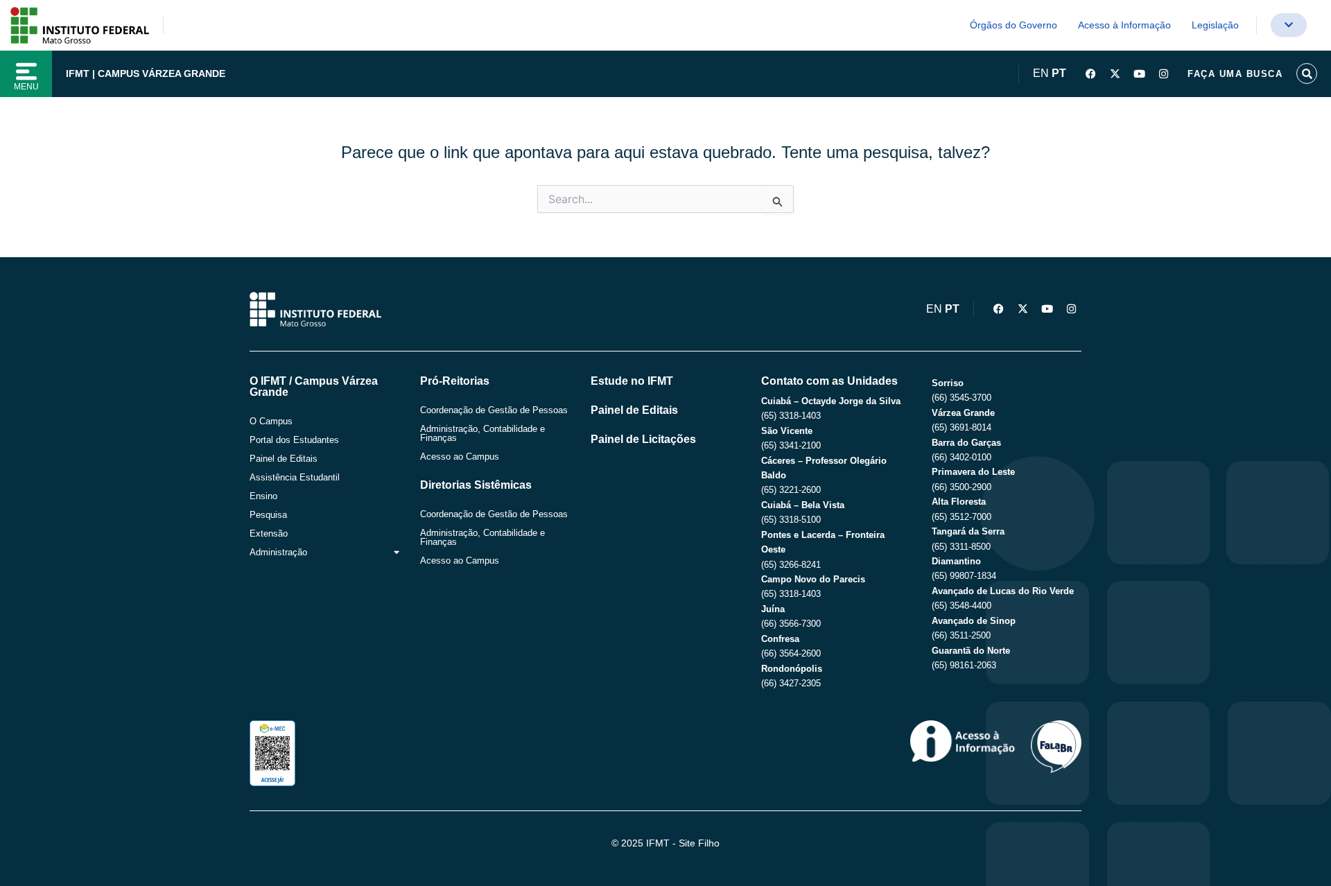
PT (1059, 73)
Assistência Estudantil (295, 477)
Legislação (1215, 25)
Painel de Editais (283, 458)
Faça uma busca (1235, 74)
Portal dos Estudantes (294, 440)
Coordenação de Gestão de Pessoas (494, 410)
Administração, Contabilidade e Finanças (482, 433)
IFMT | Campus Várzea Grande (145, 73)
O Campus (271, 421)
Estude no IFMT (632, 381)
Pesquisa (268, 515)
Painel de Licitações (643, 439)
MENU (26, 87)
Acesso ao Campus (459, 456)
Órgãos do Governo (1013, 25)
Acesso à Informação (1124, 25)
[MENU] (26, 71)
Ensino (263, 496)
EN (1041, 73)
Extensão (269, 533)
